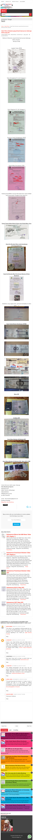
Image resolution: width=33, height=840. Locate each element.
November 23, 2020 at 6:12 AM (20, 679)
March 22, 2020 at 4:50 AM (19, 626)
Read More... (10, 549)
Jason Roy (9, 640)
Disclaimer (22, 1)
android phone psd (24, 659)
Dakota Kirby (9, 694)
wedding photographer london (18, 673)
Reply (7, 636)
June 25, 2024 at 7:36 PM (19, 694)
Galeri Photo (4, 35)
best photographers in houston (13, 686)
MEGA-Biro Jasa (19, 835)
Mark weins (9, 626)
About (2, 1)
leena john (9, 679)
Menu (4, 11)
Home (17, 726)
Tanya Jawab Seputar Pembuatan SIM (15, 805)
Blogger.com (19, 837)
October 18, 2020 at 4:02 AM (18, 665)
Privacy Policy (15, 1)
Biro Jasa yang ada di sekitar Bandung (16, 773)
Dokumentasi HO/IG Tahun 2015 (15, 587)
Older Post (29, 726)
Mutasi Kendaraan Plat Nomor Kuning (15, 765)
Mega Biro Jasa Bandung (7, 502)
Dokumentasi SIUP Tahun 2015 (15, 602)
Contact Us (8, 1)
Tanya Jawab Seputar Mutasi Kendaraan (16, 741)
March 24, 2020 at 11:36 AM (18, 640)
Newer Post (4, 726)
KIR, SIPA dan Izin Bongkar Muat (14, 748)
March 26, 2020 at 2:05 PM (19, 656)
